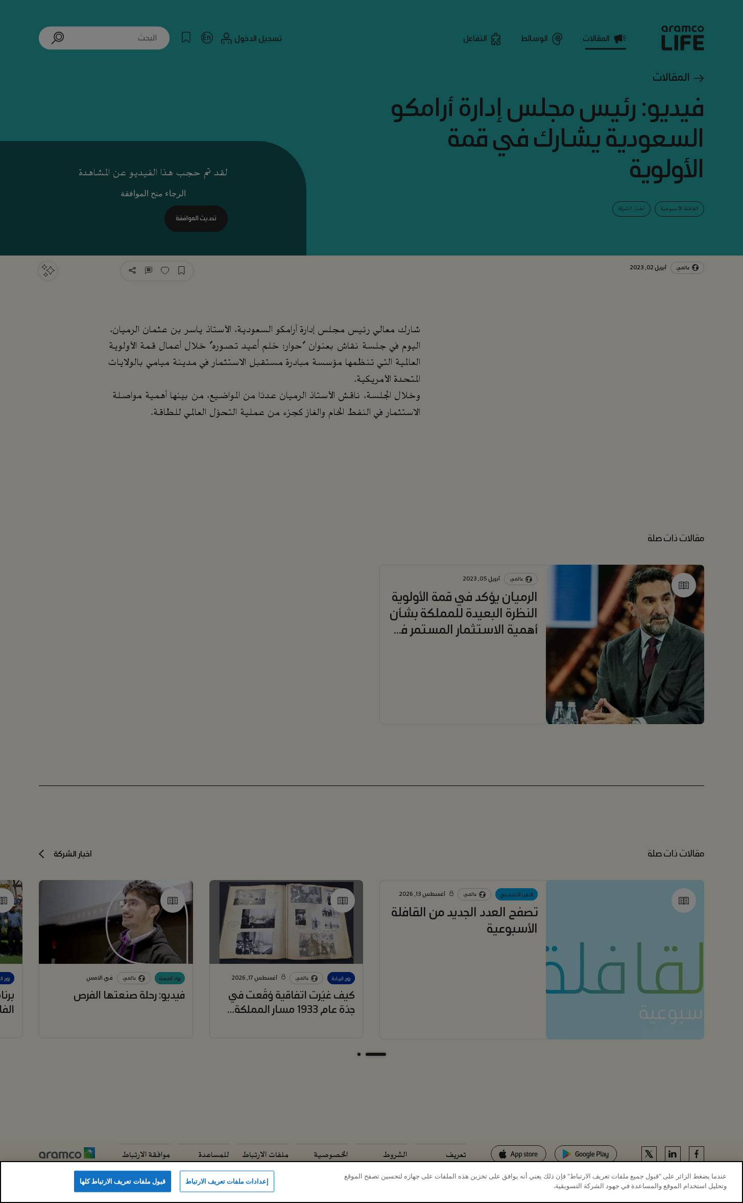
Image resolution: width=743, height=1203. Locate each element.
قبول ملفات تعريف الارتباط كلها (122, 1181)
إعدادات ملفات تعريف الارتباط (227, 1181)
